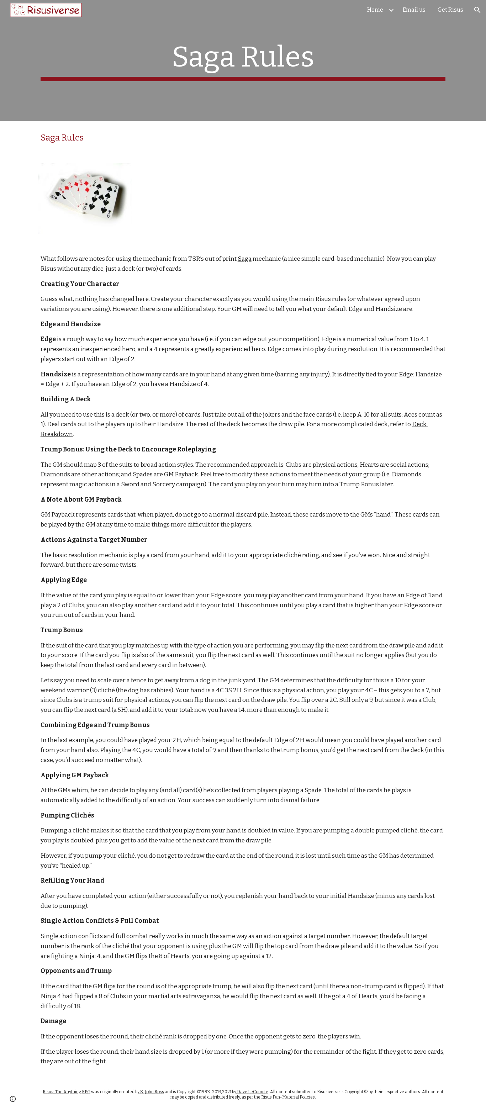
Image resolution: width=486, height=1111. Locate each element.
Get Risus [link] (450, 9)
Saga (245, 259)
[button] (477, 9)
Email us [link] (414, 9)
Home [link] (375, 9)
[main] (243, 60)
